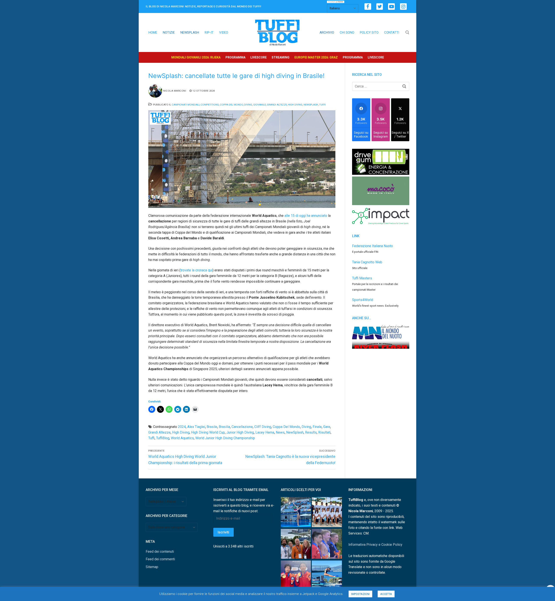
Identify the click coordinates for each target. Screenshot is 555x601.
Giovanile (259, 104)
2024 (182, 427)
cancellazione (242, 427)
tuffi (151, 438)
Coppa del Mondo (231, 104)
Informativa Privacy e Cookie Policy (375, 545)
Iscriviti (223, 532)
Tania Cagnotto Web (367, 262)
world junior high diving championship (225, 438)
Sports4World (362, 300)
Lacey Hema (264, 432)
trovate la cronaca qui (196, 270)
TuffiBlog (162, 438)
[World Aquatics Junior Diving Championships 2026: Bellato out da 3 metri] (327, 576)
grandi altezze (159, 432)
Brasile (212, 427)
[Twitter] (379, 6)
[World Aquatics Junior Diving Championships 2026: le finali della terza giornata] (327, 545)
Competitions (210, 104)
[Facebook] (367, 6)
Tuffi (322, 104)
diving (306, 427)
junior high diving (240, 432)
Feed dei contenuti (160, 551)
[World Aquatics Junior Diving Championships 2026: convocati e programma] (327, 513)
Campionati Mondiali (185, 104)
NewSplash (311, 104)
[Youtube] (391, 6)
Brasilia (224, 427)
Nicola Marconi (174, 90)
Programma (235, 57)
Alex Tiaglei (196, 427)
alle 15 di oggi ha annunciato (305, 216)
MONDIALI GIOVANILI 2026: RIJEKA (195, 57)
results (311, 432)
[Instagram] (403, 6)
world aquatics (182, 438)
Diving (248, 104)
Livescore (258, 57)
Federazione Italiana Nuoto (372, 246)
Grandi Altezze (277, 104)
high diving (180, 432)
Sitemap (152, 567)
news (280, 432)
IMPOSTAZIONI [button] (360, 594)
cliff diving (262, 427)
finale (317, 427)
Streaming (280, 57)
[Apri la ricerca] (407, 32)
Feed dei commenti (160, 559)
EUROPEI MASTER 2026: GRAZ (316, 57)
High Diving (295, 104)
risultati (324, 432)
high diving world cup (208, 432)
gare (326, 427)
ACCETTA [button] (386, 594)
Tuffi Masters (362, 278)
